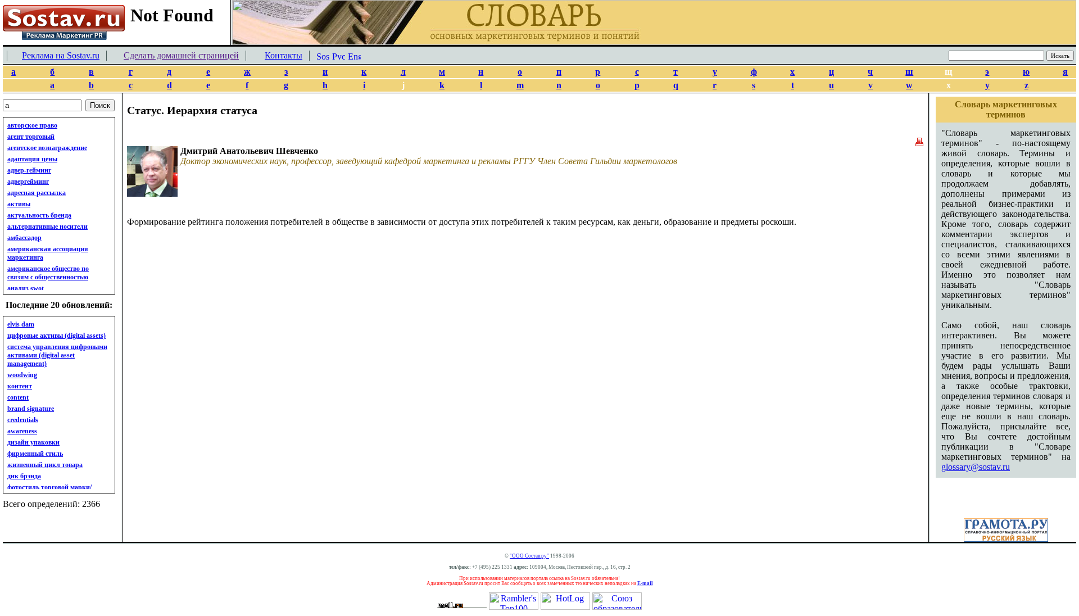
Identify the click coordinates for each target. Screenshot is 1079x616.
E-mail (645, 583)
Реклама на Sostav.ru (60, 55)
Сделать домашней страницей (181, 55)
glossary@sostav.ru (975, 467)
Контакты (283, 55)
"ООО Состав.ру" (529, 556)
